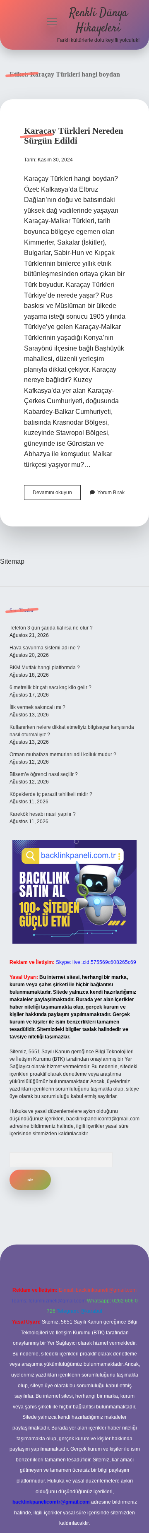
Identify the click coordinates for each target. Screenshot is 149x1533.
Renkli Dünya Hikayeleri (98, 21)
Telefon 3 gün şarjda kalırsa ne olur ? (51, 628)
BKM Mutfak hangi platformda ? (45, 667)
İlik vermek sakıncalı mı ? (37, 707)
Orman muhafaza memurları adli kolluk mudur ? (63, 754)
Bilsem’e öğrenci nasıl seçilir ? (44, 774)
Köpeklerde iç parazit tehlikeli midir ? (51, 794)
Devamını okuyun (57, 494)
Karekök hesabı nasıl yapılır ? (43, 814)
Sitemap (12, 561)
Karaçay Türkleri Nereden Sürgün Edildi (73, 136)
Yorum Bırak (111, 492)
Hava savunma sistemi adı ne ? (45, 648)
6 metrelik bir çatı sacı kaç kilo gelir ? (50, 687)
